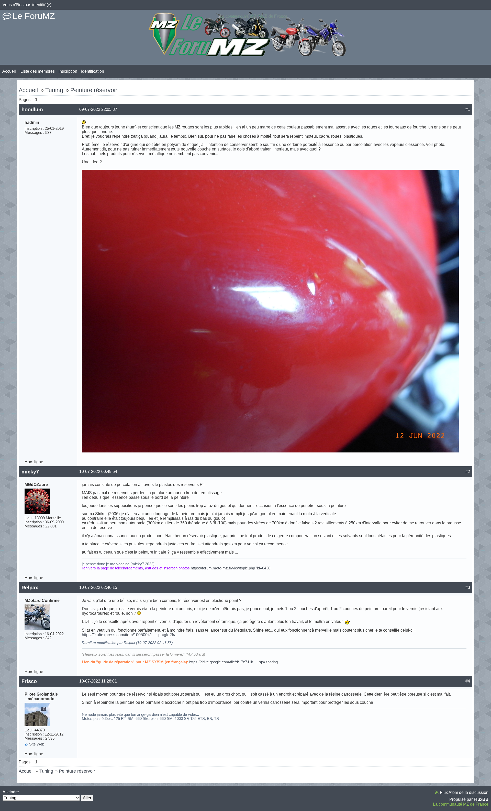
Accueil (9, 71)
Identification (92, 71)
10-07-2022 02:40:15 (98, 587)
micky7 (30, 471)
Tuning (54, 90)
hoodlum (32, 109)
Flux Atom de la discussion (464, 792)
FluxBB (481, 799)
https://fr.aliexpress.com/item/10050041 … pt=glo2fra (129, 635)
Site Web (36, 744)
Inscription (68, 71)
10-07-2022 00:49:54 (98, 471)
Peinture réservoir (93, 90)
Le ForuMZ (34, 16)
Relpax (29, 587)
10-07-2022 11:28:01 (98, 681)
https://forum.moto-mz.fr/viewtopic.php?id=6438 (230, 568)
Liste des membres (37, 71)
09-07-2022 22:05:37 (98, 109)
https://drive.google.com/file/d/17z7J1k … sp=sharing (233, 662)
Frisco (29, 681)
